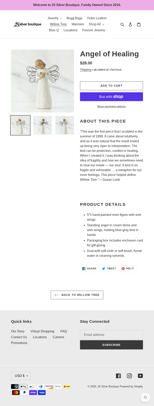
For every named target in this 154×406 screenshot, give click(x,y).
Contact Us (19, 337)
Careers (58, 337)
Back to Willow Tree (80, 294)
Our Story (17, 331)
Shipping (85, 69)
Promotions (19, 343)
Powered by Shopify (131, 386)
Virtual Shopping (42, 331)
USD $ (19, 376)
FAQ (63, 331)
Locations (40, 337)
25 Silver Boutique (108, 386)
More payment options (111, 106)
